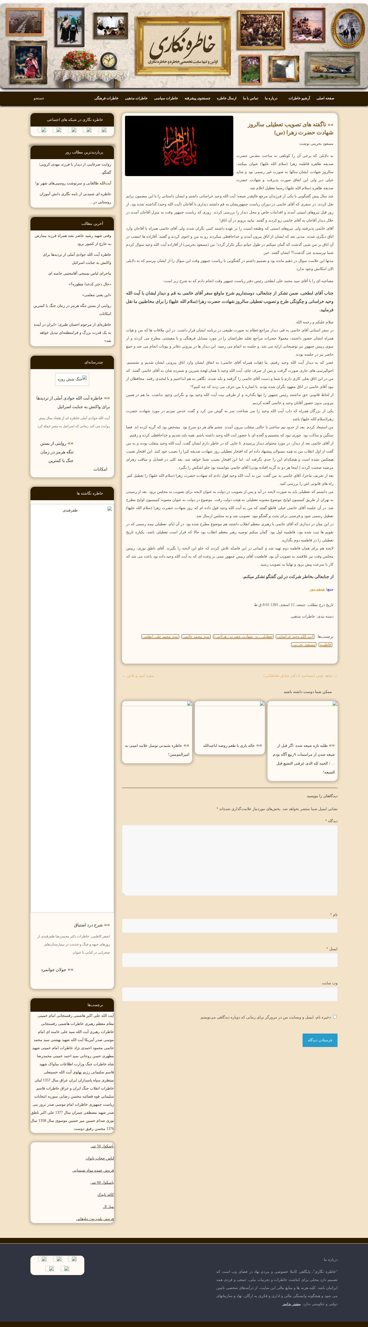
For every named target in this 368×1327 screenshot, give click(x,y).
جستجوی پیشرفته (197, 98)
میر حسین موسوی (70, 1121)
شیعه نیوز (317, 589)
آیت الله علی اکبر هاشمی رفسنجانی (85, 1016)
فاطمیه (325, 645)
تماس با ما (250, 98)
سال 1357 (50, 1080)
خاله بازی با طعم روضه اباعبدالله (229, 746)
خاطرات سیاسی (166, 98)
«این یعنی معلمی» (96, 295)
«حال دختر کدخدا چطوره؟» (90, 284)
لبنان (38, 1080)
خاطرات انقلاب (102, 1088)
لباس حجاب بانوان (100, 1158)
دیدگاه (331, 821)
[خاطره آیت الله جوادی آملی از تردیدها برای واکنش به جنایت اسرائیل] (72, 377)
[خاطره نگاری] (184, 4)
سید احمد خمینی (66, 1056)
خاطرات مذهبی (136, 98)
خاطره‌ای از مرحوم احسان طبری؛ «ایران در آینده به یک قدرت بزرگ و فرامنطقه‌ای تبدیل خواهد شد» (72, 333)
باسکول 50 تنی (102, 1146)
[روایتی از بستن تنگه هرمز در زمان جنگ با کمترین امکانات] (93, 439)
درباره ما (271, 98)
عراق (64, 1080)
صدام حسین (95, 1121)
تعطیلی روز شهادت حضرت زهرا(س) (243, 637)
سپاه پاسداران (89, 1080)
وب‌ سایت (330, 983)
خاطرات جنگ (96, 1064)
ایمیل (332, 949)
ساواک (53, 1064)
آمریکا (89, 1040)
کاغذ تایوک (106, 1195)
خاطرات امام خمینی (57, 1048)
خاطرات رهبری (102, 1032)
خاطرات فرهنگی (106, 98)
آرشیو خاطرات (299, 98)
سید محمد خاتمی (196, 637)
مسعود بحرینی (303, 645)
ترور (42, 1104)
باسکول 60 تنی (102, 1183)
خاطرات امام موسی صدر (67, 1104)
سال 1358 (46, 1121)
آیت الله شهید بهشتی (67, 1040)
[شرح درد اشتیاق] (72, 508)
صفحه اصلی (325, 98)
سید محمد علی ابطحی (160, 637)
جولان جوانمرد (53, 969)
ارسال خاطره (227, 98)
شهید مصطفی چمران (89, 1113)
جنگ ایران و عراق (74, 1088)
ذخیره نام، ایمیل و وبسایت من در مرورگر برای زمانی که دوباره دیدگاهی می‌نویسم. (265, 1017)
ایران (73, 1080)
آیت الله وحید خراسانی (295, 637)
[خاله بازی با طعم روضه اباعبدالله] (230, 705)
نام (334, 915)
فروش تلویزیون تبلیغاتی (95, 1219)
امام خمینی (46, 1016)
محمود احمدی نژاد (88, 1048)
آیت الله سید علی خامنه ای (67, 1032)
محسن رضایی (70, 1096)
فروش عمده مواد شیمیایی (93, 1170)
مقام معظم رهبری (99, 1024)
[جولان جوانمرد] (93, 966)
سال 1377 (63, 1113)
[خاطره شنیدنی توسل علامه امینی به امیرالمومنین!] (157, 705)
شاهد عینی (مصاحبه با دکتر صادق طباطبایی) (300, 676)
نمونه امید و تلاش (138, 676)
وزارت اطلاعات (72, 1064)
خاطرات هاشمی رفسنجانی (62, 1024)
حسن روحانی (90, 1056)
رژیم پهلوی (81, 1072)
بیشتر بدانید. (291, 1304)
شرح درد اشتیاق (88, 925)
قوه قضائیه (91, 1096)
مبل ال (108, 1207)
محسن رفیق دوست (89, 1129)
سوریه (53, 1096)
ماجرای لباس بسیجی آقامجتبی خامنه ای (79, 273)
